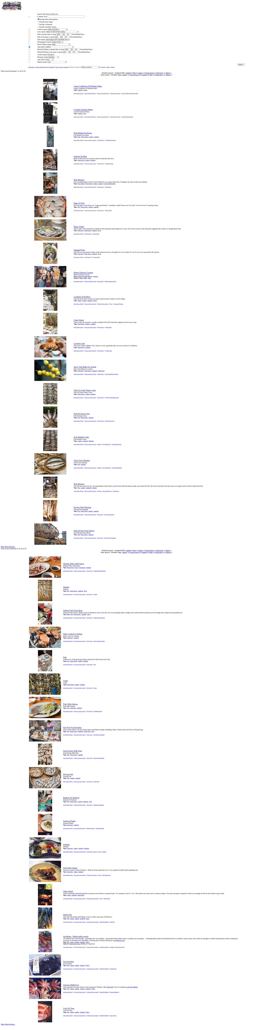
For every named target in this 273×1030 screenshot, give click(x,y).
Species (103, 67)
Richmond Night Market (85, 276)
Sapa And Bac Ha (107, 491)
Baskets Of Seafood (99, 805)
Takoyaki (110, 987)
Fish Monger (108, 187)
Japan (140, 73)
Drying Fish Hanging (109, 514)
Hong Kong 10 (88, 233)
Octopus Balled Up (114, 992)
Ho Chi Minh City (107, 444)
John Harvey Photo (78, 93)
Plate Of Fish (108, 210)
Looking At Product (118, 304)
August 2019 (100, 281)
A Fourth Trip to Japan (102, 304)
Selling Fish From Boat (99, 617)
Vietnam (91, 441)
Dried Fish (112, 922)
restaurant (82, 567)
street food (101, 371)
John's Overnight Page (90, 93)
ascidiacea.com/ (119, 940)
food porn (159, 73)
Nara (89, 278)
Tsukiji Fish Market (104, 922)
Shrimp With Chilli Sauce (100, 571)
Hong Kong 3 (100, 327)
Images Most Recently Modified (45, 67)
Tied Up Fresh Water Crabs (112, 397)
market (128, 73)
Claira (81, 278)
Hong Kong (149, 73)
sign (84, 113)
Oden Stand (107, 898)
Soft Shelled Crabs (116, 444)
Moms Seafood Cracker (110, 281)
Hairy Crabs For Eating (99, 641)
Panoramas (31, 67)
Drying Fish (96, 781)
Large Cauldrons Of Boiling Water (130, 93)
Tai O (99, 230)
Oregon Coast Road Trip (103, 93)
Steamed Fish (96, 257)
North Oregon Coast (115, 93)
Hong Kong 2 (100, 163)
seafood (80, 90)
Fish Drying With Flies (99, 758)
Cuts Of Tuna (113, 1015)
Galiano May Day (90, 828)
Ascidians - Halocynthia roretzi (117, 947)
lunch (76, 567)
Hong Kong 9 (100, 140)
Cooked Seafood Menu (127, 116)
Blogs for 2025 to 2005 (90, 281)
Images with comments (62, 67)
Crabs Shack (108, 327)
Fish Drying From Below (110, 538)
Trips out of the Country (90, 140)
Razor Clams (96, 233)
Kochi (99, 851)
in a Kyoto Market (131, 987)
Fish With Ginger (106, 875)
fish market (81, 184)
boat (79, 137)
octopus (82, 989)
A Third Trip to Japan (92, 851)
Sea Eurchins (113, 968)
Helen (85, 278)
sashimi (80, 848)
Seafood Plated (100, 828)
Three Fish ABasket (117, 467)
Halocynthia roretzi (75, 944)
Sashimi (104, 851)
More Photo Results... (8, 547)
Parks (108, 67)
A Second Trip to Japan (92, 898)
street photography (109, 184)
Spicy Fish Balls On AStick (111, 374)
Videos (113, 67)
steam (85, 90)
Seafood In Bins (109, 163)
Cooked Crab (108, 350)
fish (134, 73)
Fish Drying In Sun (109, 421)
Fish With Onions (98, 711)
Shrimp (95, 594)
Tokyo (168, 73)
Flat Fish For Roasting (99, 734)
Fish (95, 664)
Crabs (95, 688)
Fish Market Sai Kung (110, 140)
